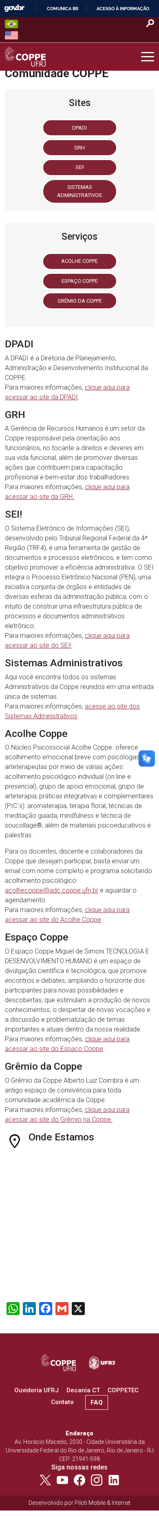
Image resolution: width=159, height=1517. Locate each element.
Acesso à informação (123, 8)
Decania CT (83, 1390)
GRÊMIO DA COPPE (79, 301)
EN (11, 35)
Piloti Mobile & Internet (102, 1503)
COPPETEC (123, 1390)
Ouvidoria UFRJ (36, 1390)
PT (11, 24)
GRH (79, 148)
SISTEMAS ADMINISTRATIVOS (79, 191)
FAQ (97, 1402)
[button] (147, 56)
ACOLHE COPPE (79, 261)
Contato (62, 1402)
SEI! (79, 167)
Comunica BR (62, 8)
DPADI (79, 128)
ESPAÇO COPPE (80, 281)
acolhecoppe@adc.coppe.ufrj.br (51, 890)
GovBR (14, 8)
